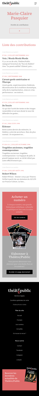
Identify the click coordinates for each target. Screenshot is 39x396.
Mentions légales (19, 296)
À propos (19, 320)
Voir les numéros (19, 217)
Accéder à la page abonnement (19, 272)
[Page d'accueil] (10, 3)
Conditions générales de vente (19, 300)
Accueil (19, 315)
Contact (19, 346)
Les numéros (19, 324)
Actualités (19, 329)
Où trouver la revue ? (19, 333)
